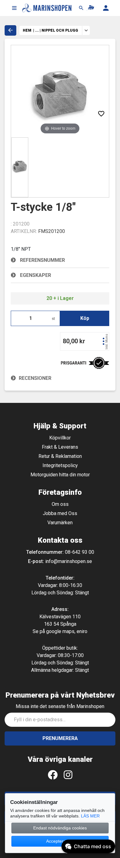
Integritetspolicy (60, 465)
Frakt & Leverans (60, 447)
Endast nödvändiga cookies (60, 827)
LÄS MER (90, 815)
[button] (14, 8)
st (53, 318)
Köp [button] (84, 318)
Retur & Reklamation (60, 456)
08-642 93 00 (79, 552)
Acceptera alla (60, 841)
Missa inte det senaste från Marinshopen (60, 706)
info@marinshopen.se (68, 561)
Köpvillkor (60, 438)
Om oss (60, 504)
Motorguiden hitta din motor (60, 475)
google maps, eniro (66, 631)
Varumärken (60, 522)
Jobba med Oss (60, 513)
